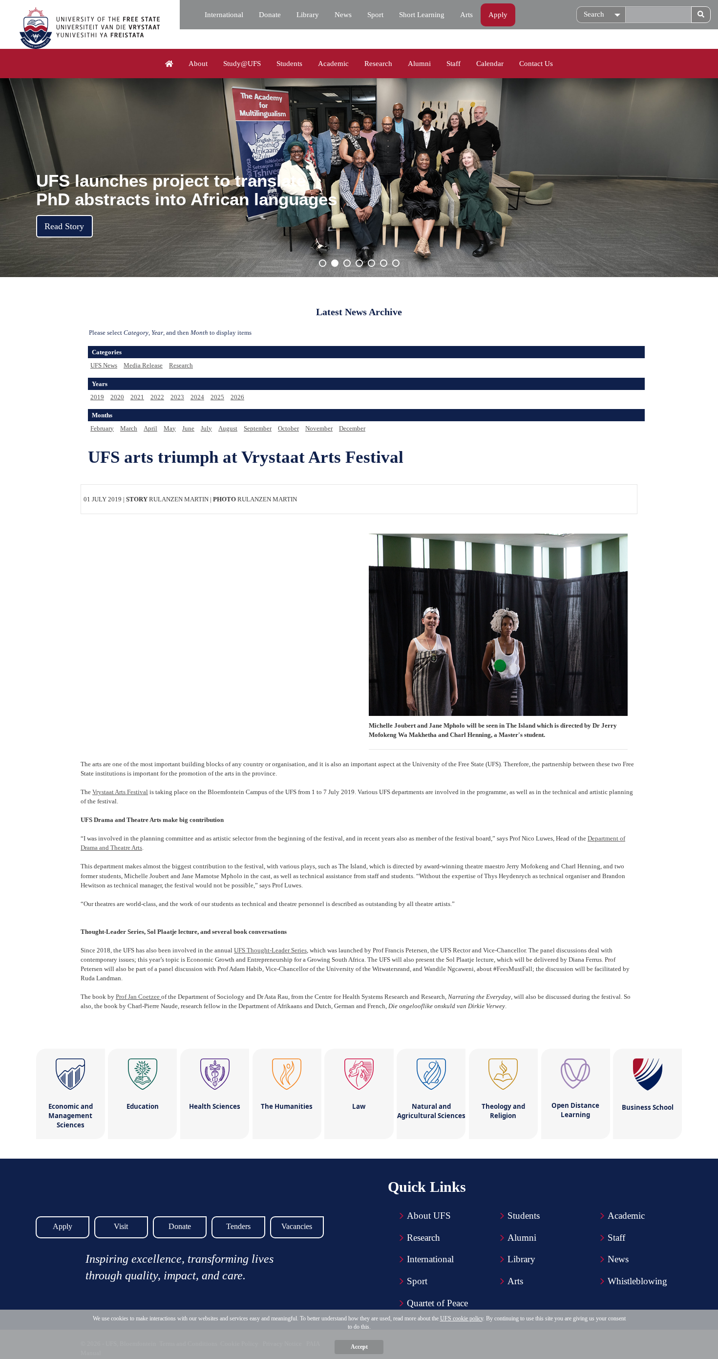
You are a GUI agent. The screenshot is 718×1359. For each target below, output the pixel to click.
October (288, 428)
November (319, 428)
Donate (270, 15)
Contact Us (536, 63)
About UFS (429, 1215)
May (170, 428)
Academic (333, 63)
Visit (121, 1226)
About (198, 63)
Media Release (143, 365)
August (227, 428)
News (343, 15)
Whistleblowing (637, 1281)
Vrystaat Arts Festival (120, 792)
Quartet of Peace (437, 1303)
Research (378, 63)
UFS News (103, 365)
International (224, 15)
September (258, 428)
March (128, 428)
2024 (197, 397)
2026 (237, 397)
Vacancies (296, 1226)
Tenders (238, 1226)
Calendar (490, 63)
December (352, 428)
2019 (97, 397)
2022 (157, 397)
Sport (375, 15)
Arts (466, 15)
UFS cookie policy (461, 1318)
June (188, 428)
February (102, 428)
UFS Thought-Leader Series (270, 950)
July (206, 428)
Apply (497, 15)
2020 (117, 397)
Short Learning (421, 15)
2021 (137, 397)
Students (289, 63)
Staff (453, 63)
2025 (217, 397)
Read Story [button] (64, 226)
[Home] (169, 64)
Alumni (419, 63)
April (150, 428)
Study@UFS (242, 63)
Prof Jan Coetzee (138, 996)
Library (307, 15)
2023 (177, 397)
